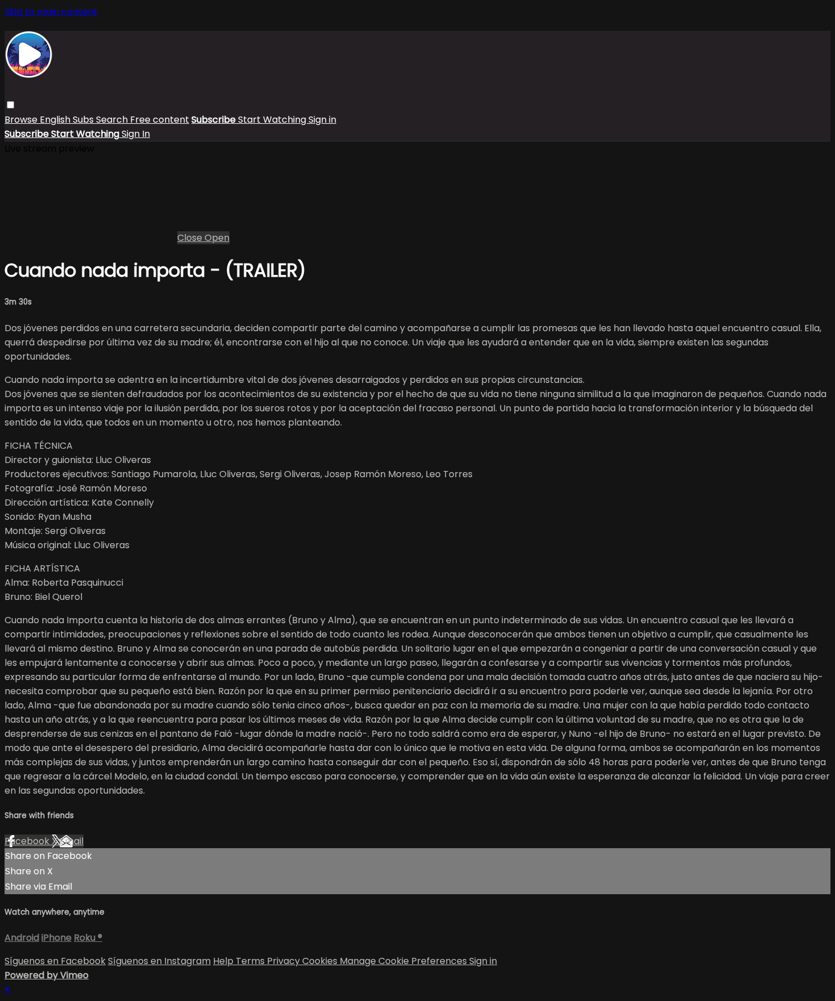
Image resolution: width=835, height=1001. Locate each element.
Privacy (284, 960)
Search (113, 119)
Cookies (321, 960)
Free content (159, 119)
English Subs (68, 119)
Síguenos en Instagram (159, 960)
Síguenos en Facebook (55, 960)
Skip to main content (51, 11)
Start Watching (273, 119)
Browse (22, 119)
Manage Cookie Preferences (404, 960)
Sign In (136, 133)
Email (72, 841)
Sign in (322, 119)
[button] (10, 105)
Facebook (28, 841)
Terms (251, 960)
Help (224, 960)
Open (216, 237)
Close (190, 237)
